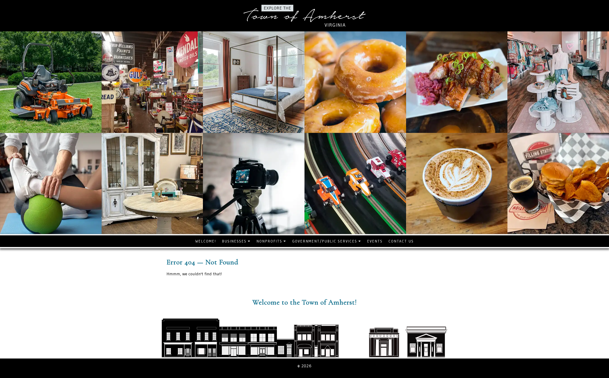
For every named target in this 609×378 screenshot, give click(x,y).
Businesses (235, 241)
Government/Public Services (325, 241)
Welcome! (205, 241)
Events (375, 241)
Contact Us (401, 241)
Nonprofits (270, 241)
